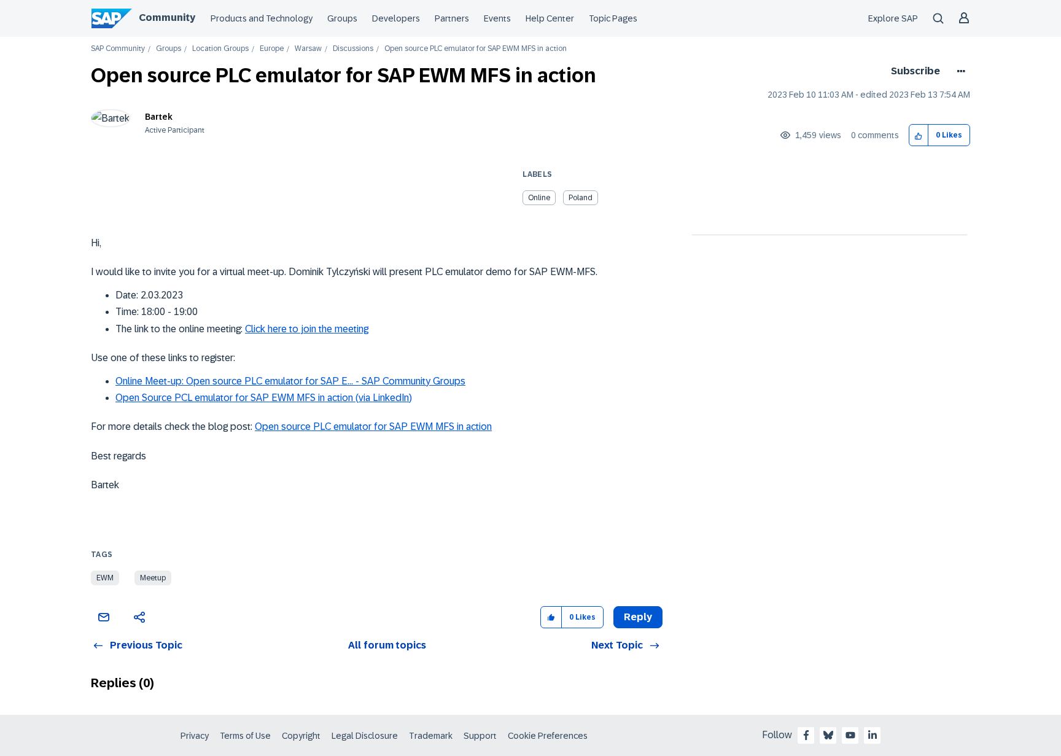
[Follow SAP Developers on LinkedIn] (872, 735)
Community (167, 17)
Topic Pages (613, 18)
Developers (396, 18)
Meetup (153, 578)
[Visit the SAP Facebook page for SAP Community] (806, 735)
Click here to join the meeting (306, 329)
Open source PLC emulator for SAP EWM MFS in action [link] (475, 49)
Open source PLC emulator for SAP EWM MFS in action (373, 426)
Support (480, 736)
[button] (918, 135)
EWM (105, 578)
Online (539, 197)
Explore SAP (893, 18)
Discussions (353, 49)
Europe (272, 49)
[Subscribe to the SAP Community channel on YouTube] (850, 735)
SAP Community (118, 49)
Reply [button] (638, 617)
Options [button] (958, 71)
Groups (342, 18)
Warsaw (308, 49)
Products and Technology (262, 18)
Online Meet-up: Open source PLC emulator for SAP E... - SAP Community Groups (290, 381)
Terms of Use (245, 736)
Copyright (301, 736)
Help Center (550, 18)
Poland (581, 197)
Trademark (431, 736)
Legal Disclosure (365, 736)
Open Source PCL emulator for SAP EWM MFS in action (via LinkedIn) (263, 397)
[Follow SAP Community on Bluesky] (828, 735)
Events (497, 18)
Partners (452, 18)
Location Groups (220, 49)
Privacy (195, 736)
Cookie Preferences (548, 736)
